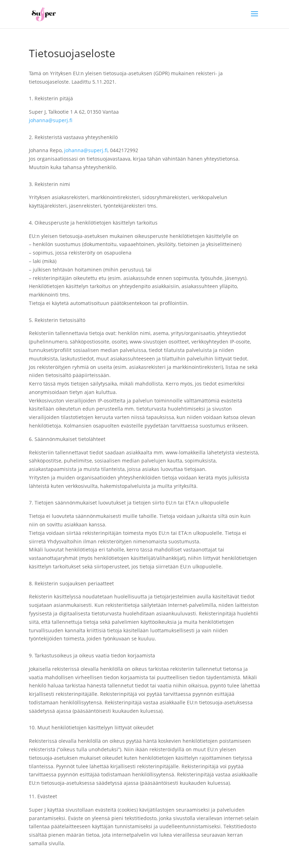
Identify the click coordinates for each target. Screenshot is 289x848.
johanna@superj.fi (50, 120)
